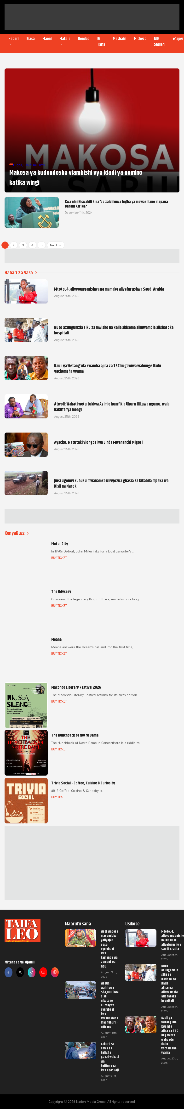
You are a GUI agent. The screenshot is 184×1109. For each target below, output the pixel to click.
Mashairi (119, 39)
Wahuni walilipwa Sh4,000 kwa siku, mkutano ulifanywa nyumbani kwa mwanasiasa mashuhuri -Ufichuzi (110, 1005)
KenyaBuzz (15, 533)
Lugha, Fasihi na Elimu (29, 165)
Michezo (140, 39)
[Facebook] (8, 972)
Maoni (47, 39)
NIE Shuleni (159, 42)
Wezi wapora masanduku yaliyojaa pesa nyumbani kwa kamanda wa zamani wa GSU (109, 948)
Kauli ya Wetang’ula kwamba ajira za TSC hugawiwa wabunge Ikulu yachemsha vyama (169, 1035)
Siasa (30, 39)
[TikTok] (31, 972)
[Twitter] (20, 972)
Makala (64, 39)
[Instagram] (55, 972)
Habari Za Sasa (19, 273)
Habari (13, 39)
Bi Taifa (101, 42)
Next (55, 245)
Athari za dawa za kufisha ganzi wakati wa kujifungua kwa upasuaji (110, 1057)
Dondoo (84, 39)
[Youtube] (43, 972)
